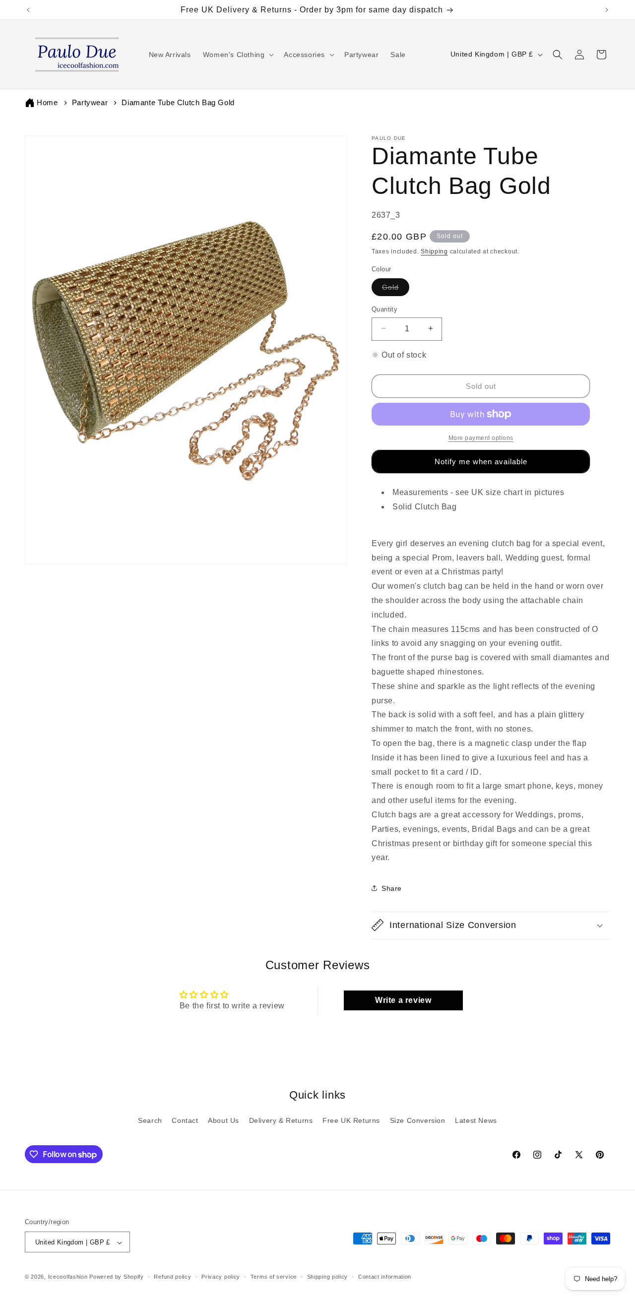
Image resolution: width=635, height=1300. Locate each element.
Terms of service (274, 1277)
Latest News (476, 1120)
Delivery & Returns (281, 1120)
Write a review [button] (403, 1000)
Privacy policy (220, 1277)
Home (47, 102)
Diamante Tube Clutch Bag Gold (178, 102)
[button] (237, 54)
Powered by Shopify (116, 1277)
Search (150, 1120)
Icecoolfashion (68, 1277)
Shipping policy (327, 1277)
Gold (395, 289)
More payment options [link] (480, 437)
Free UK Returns (351, 1120)
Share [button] (391, 888)
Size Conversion (417, 1120)
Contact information (384, 1277)
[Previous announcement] (28, 9)
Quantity (384, 308)
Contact (185, 1120)
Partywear (90, 102)
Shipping (434, 251)
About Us (223, 1120)
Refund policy (172, 1277)
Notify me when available (481, 461)
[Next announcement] (607, 9)
